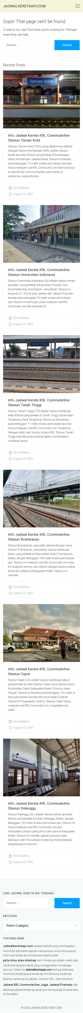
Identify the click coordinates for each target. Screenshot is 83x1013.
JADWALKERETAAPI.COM (24, 6)
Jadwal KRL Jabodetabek (55, 978)
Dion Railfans (21, 187)
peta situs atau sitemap (19, 960)
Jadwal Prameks (61, 984)
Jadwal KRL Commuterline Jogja (25, 984)
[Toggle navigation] (77, 6)
